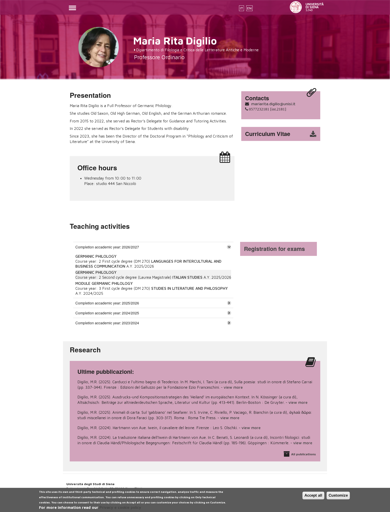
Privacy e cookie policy (120, 507)
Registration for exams (274, 249)
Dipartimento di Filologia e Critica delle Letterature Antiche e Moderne (197, 50)
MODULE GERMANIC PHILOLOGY (104, 283)
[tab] (153, 247)
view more (233, 387)
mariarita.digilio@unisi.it (273, 103)
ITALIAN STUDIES (187, 277)
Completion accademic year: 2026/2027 (107, 247)
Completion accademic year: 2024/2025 (107, 313)
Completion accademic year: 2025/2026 (107, 303)
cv (283, 134)
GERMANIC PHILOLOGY (95, 256)
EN (249, 8)
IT (241, 8)
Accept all (313, 495)
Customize (338, 495)
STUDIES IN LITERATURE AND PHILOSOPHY (189, 288)
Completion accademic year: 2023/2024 (107, 322)
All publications (303, 454)
